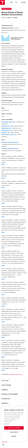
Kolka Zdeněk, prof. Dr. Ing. (8, 122)
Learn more (6, 423)
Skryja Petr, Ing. (5, 132)
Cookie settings (14, 432)
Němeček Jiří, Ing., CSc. (7, 130)
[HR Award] (3, 445)
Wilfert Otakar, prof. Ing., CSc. (9, 134)
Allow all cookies (14, 427)
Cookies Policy (4, 441)
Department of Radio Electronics (9, 142)
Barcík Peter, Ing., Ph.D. (7, 126)
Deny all (14, 436)
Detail (3, 164)
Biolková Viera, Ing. (6, 128)
